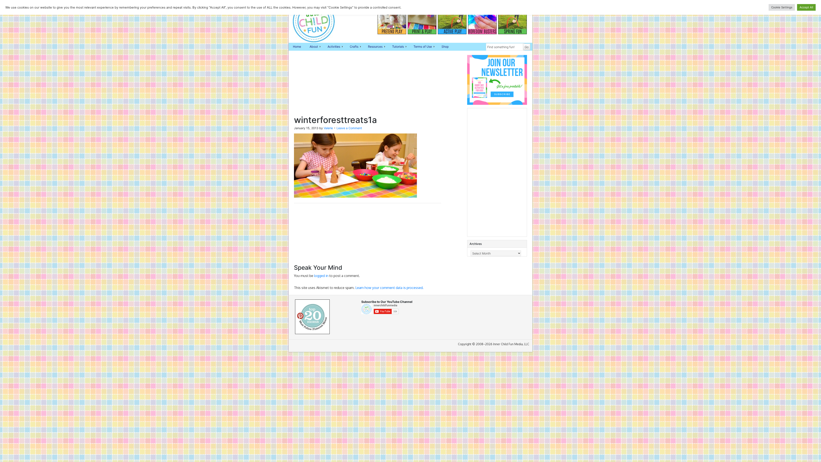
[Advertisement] (367, 85)
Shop (445, 46)
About (311, 47)
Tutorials (396, 47)
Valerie (328, 128)
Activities (331, 47)
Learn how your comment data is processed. (389, 288)
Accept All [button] (806, 7)
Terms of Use (420, 47)
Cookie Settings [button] (781, 7)
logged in (321, 276)
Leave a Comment (349, 128)
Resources (373, 47)
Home (297, 46)
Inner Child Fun (310, 21)
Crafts (352, 47)
